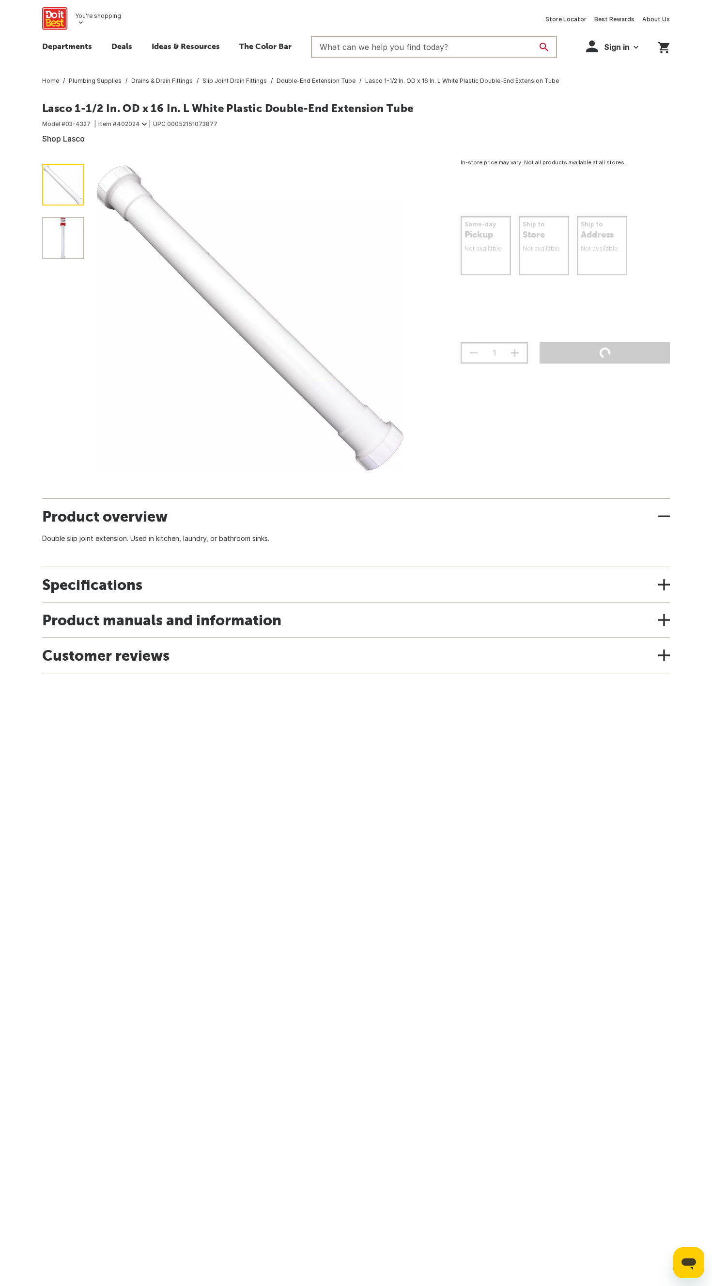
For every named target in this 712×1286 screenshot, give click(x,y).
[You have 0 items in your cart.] (664, 45)
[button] (612, 46)
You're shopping (98, 15)
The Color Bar (265, 46)
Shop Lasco (63, 138)
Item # (119, 123)
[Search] (544, 47)
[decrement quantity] (473, 353)
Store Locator (566, 19)
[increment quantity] (515, 353)
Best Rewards (614, 19)
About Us (656, 19)
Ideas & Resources (186, 46)
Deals (121, 46)
